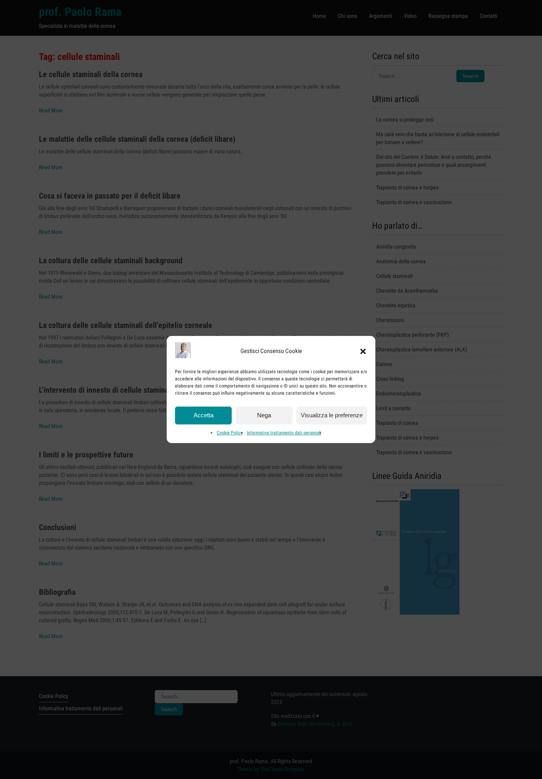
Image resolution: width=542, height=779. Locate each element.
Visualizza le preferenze (332, 415)
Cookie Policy (230, 433)
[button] (363, 351)
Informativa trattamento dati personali (284, 433)
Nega (264, 415)
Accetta (203, 415)
